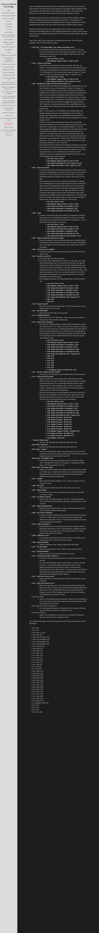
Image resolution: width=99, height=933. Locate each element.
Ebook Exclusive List (9, 105)
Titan (8, 52)
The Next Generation (9, 16)
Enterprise (8, 24)
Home (9, 10)
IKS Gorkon (8, 49)
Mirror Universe (8, 70)
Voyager (8, 21)
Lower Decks (8, 32)
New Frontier (8, 39)
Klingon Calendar (8, 113)
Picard (8, 29)
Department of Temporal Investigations (9, 59)
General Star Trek (9, 75)
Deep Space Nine (8, 18)
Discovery (8, 27)
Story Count (8, 115)
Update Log (9, 135)
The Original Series (8, 13)
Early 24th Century (8, 47)
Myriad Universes (9, 72)
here (67, 102)
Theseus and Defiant (9, 64)
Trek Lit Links (8, 127)
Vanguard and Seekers (8, 55)
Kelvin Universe (8, 67)
